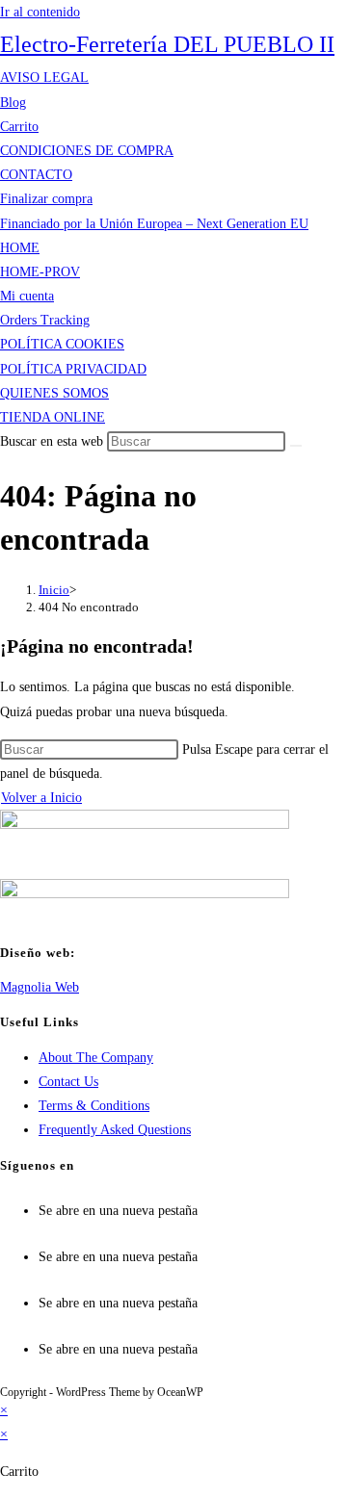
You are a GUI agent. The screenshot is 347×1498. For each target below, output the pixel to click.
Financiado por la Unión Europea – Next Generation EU (154, 224)
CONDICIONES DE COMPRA (87, 150)
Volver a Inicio (41, 797)
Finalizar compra (46, 199)
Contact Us (68, 1081)
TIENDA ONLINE (52, 417)
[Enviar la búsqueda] (296, 446)
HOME (20, 248)
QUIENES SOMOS (54, 393)
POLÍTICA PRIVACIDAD (73, 369)
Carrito (19, 126)
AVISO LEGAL (44, 77)
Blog (13, 102)
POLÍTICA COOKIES (62, 344)
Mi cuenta (27, 296)
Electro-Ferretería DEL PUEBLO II (167, 44)
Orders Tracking (45, 320)
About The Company (96, 1057)
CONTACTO (36, 175)
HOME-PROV (40, 272)
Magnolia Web (39, 987)
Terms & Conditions (94, 1105)
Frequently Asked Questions (115, 1130)
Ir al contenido (40, 12)
